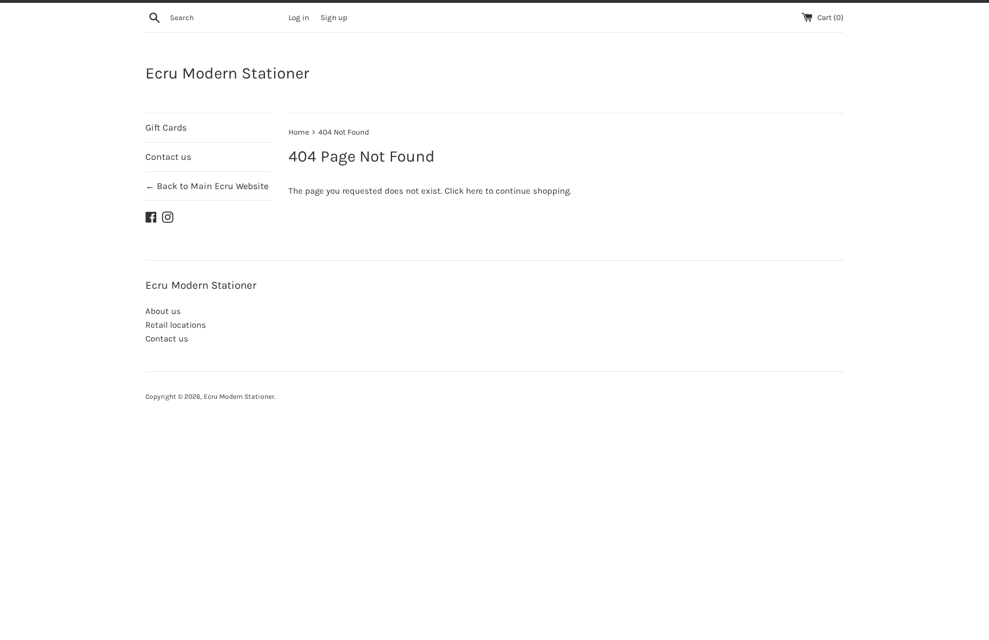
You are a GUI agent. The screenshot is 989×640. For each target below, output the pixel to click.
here (474, 191)
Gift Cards (166, 127)
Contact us (168, 156)
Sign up (334, 17)
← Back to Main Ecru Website (206, 185)
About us (163, 311)
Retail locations (175, 325)
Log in (298, 17)
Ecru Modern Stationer (227, 73)
